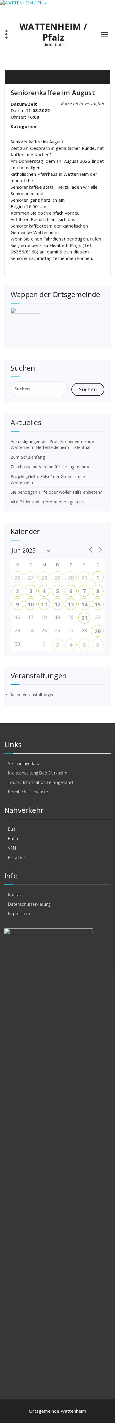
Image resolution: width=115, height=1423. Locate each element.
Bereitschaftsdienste (28, 792)
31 (84, 577)
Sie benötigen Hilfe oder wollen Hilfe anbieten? (56, 492)
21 (84, 617)
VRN (12, 848)
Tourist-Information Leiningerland (40, 782)
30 (71, 577)
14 (84, 604)
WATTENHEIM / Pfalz (53, 32)
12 (57, 604)
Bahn (13, 838)
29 (57, 577)
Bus (11, 829)
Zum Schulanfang (28, 457)
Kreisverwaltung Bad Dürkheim (37, 773)
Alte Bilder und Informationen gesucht (48, 502)
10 (31, 604)
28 (44, 577)
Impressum (19, 913)
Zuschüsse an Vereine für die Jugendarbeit (52, 467)
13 (71, 604)
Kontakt (15, 895)
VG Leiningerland (24, 763)
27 (31, 577)
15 (98, 604)
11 (44, 604)
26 (17, 577)
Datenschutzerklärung (29, 904)
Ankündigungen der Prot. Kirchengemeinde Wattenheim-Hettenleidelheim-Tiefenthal (52, 444)
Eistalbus (17, 857)
